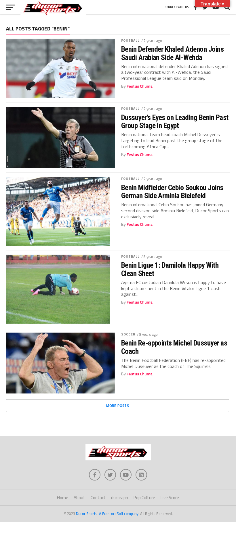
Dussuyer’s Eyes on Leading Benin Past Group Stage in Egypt (175, 121)
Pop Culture (144, 497)
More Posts (117, 405)
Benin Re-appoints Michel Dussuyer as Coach (174, 347)
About (79, 497)
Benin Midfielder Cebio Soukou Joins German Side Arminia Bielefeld (172, 192)
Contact (98, 497)
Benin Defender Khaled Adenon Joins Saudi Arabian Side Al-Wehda (172, 53)
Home (62, 497)
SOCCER (128, 334)
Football (130, 40)
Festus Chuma (140, 86)
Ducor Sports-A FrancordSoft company (107, 513)
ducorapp (119, 497)
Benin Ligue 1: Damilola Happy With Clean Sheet (170, 269)
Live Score (170, 497)
